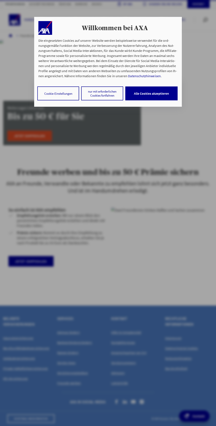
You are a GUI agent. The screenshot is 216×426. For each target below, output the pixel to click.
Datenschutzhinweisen (144, 76)
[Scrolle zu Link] (45, 28)
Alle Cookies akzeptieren (151, 93)
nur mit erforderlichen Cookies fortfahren (102, 93)
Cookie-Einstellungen (58, 94)
